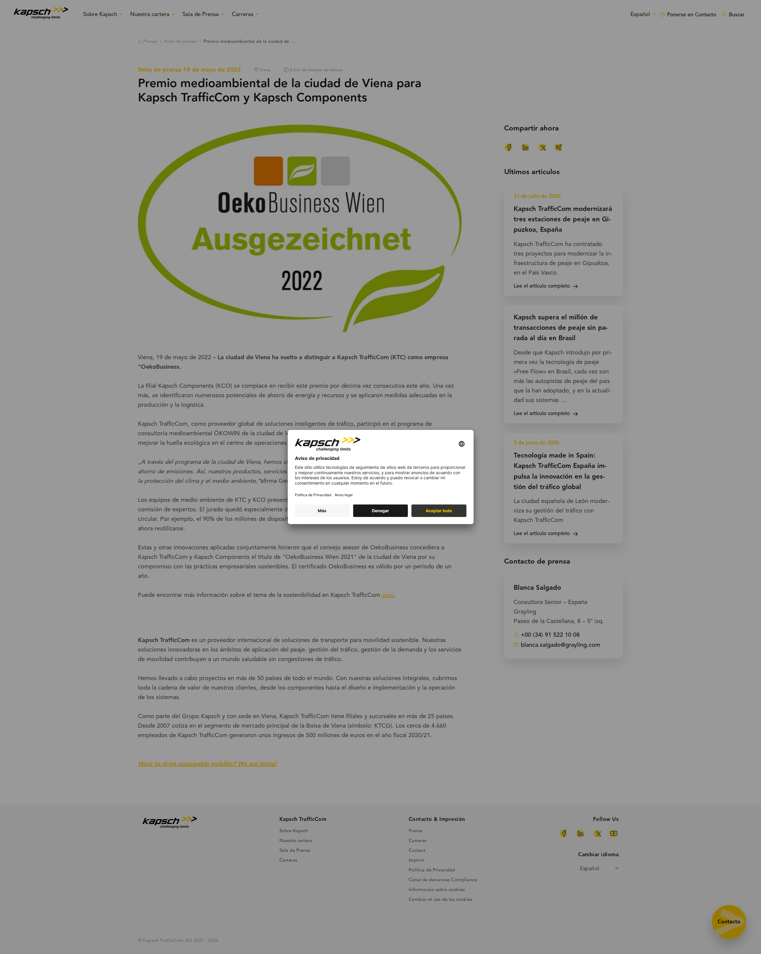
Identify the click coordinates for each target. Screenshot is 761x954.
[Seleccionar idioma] (461, 444)
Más (322, 510)
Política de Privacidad (313, 495)
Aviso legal (344, 495)
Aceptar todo (439, 510)
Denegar (380, 510)
